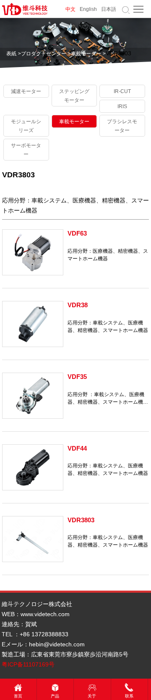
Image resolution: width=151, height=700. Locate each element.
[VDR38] (32, 324)
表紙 (11, 54)
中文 (70, 9)
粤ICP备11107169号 (28, 664)
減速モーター (26, 91)
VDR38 (78, 305)
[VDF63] (32, 252)
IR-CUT (122, 91)
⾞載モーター (86, 54)
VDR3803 (81, 520)
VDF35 (77, 376)
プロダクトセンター (43, 54)
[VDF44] (32, 467)
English (88, 9)
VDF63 (77, 233)
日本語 (108, 9)
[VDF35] (32, 396)
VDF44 (77, 448)
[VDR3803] (32, 539)
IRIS (122, 106)
